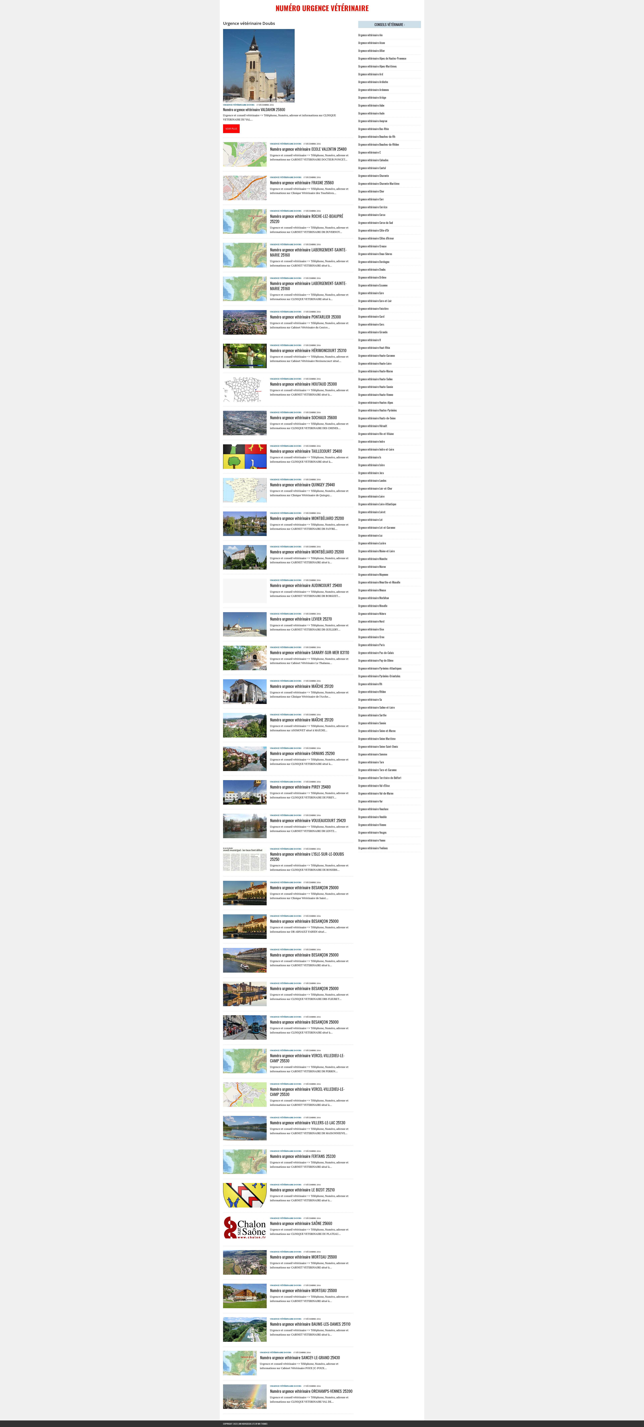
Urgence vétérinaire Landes (372, 481)
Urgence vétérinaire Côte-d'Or (373, 230)
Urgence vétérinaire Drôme (372, 277)
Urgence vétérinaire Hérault (372, 426)
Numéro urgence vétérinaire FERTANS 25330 (303, 1156)
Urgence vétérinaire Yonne (371, 840)
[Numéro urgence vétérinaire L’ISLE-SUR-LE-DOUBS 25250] (245, 869)
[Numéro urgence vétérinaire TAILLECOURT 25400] (245, 466)
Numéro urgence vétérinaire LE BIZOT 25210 (302, 1190)
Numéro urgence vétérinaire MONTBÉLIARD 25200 (307, 518)
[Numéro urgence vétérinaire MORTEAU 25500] (245, 1272)
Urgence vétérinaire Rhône (372, 692)
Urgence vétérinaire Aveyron (372, 121)
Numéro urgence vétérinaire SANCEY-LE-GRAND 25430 (300, 1357)
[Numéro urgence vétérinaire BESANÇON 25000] (245, 903)
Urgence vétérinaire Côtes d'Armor (376, 238)
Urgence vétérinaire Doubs (238, 105)
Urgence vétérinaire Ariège (372, 97)
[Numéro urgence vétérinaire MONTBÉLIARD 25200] (245, 534)
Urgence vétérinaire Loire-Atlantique (377, 504)
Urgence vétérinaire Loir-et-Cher (375, 488)
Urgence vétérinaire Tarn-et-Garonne (377, 770)
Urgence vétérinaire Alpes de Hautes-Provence (382, 58)
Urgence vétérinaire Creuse (372, 246)
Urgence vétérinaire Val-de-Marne (375, 793)
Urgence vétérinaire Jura (371, 473)
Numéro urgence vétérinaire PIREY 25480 (300, 787)
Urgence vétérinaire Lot (370, 520)
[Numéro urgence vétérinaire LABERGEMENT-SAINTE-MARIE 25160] (245, 265)
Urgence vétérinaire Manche (372, 559)
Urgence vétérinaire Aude (371, 113)
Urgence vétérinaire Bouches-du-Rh (376, 137)
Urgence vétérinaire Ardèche (373, 82)
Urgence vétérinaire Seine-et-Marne (376, 731)
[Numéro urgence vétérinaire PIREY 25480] (245, 802)
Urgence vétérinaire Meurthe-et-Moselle (379, 582)
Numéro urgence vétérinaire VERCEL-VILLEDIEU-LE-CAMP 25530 (307, 1058)
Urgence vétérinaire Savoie (372, 723)
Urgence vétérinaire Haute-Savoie (375, 387)
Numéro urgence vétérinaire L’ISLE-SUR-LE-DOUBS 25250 (307, 856)
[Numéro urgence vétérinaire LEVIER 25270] (245, 634)
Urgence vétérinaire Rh (370, 684)
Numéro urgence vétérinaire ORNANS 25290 (302, 753)
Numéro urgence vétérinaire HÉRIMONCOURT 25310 (308, 350)
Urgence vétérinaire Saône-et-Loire (376, 707)
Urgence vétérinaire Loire (371, 496)
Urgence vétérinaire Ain (370, 35)
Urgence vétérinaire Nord (371, 621)
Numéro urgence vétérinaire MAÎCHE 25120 (301, 686)
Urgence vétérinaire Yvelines (373, 848)
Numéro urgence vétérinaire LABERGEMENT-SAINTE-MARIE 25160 (308, 252)
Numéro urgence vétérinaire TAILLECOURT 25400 (306, 451)
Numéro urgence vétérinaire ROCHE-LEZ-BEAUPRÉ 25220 (306, 218)
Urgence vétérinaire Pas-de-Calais (376, 653)
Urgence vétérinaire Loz (370, 535)
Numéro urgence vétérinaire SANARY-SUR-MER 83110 (309, 652)
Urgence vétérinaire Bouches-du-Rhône (378, 144)
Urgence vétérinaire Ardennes (373, 90)
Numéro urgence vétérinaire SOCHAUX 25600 (303, 417)
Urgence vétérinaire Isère (371, 465)
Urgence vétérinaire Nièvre (372, 614)
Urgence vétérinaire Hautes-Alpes (375, 403)
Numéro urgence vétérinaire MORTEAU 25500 (303, 1257)
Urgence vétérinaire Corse (371, 215)
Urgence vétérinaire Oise (371, 629)
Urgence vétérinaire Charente (373, 176)
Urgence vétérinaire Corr (371, 199)
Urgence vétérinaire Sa (370, 700)
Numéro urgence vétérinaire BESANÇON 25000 (304, 887)
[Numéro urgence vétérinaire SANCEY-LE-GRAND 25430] (240, 1373)
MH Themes (262, 1423)
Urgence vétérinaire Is (369, 457)
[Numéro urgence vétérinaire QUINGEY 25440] (245, 500)
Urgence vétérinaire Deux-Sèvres (375, 254)
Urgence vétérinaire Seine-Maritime (376, 739)
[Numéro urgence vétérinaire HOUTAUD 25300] (245, 399)
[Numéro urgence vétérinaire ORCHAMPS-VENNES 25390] (245, 1406)
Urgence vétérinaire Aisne (371, 43)
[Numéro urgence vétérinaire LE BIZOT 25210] (245, 1205)
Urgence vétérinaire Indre (371, 441)
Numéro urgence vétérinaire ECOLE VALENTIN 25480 (308, 149)
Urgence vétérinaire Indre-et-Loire (376, 449)
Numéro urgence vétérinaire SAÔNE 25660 (301, 1223)
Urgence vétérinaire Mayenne (373, 575)
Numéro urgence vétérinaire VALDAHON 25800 (254, 109)
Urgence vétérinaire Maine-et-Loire (376, 551)
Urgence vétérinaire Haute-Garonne (376, 356)
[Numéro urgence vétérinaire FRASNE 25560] (245, 198)
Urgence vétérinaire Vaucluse (373, 809)
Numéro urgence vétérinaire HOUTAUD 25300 (303, 384)
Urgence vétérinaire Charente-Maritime (378, 184)
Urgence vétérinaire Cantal (372, 168)
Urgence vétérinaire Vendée (372, 817)
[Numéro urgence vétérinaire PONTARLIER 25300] (245, 332)
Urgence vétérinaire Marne (372, 567)
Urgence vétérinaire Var (370, 801)
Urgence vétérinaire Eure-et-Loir (375, 301)
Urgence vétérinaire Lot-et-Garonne (376, 528)
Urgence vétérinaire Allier (371, 51)
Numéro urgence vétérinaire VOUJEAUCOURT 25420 (308, 820)
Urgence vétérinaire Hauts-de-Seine (376, 418)
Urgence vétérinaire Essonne (372, 285)
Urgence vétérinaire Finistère (373, 309)
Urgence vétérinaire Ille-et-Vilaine (376, 434)
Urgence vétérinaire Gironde (372, 332)
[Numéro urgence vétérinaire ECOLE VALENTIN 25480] (245, 164)
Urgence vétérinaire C (369, 152)
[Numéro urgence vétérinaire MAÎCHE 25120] (245, 701)
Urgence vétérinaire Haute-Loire (374, 363)
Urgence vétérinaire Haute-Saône (375, 379)
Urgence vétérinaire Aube (371, 105)
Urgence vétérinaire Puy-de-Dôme (375, 660)
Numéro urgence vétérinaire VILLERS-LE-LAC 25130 (307, 1122)
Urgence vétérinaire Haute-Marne (375, 371)
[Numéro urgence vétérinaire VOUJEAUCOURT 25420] (245, 836)
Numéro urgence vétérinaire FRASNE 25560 (302, 182)
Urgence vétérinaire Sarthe (372, 715)
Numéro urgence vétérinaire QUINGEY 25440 (302, 484)
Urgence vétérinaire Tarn (371, 762)
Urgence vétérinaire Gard (371, 316)
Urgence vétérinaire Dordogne (373, 262)
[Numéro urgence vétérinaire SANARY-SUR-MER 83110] (245, 668)
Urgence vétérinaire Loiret (371, 512)
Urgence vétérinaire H (369, 340)
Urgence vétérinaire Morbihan (373, 598)
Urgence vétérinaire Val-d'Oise (374, 786)
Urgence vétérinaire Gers (371, 324)
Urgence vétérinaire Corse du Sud (375, 223)
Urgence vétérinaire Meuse (372, 590)
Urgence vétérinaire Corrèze (372, 207)
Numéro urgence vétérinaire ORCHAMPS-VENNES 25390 (311, 1391)
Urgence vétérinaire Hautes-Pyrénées (377, 410)
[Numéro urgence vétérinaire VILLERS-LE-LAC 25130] (245, 1138)
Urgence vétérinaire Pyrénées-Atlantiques (379, 668)
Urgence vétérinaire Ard (370, 74)
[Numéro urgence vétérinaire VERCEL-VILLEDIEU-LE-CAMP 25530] (245, 1071)
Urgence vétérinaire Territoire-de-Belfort (379, 778)
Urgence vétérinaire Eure (371, 293)
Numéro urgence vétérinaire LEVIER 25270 (301, 619)
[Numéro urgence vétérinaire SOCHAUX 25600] (245, 433)
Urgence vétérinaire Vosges (372, 832)
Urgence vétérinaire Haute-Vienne (375, 395)
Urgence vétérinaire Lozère (372, 543)
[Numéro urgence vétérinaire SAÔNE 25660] (245, 1239)
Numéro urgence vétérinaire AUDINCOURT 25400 (306, 585)
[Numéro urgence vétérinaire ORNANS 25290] (245, 769)
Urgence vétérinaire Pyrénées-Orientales (379, 676)
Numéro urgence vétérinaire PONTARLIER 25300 (305, 317)
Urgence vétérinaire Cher (371, 191)
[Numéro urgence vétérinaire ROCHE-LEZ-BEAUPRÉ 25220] (245, 231)
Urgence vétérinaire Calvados (373, 160)
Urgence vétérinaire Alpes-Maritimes (377, 66)
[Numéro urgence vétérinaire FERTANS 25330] (245, 1171)
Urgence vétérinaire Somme (372, 754)
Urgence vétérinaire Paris (371, 645)
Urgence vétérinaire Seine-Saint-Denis (378, 747)
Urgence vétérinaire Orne (371, 637)
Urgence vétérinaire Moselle (372, 606)
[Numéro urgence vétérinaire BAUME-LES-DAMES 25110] (245, 1339)
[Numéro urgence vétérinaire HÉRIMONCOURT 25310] (245, 366)
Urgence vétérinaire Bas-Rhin (373, 129)
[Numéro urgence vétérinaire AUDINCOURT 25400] (245, 601)
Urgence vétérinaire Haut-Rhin (374, 348)
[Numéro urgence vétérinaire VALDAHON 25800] (259, 100)
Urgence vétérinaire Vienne (372, 825)
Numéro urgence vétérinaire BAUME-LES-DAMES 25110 (310, 1324)
